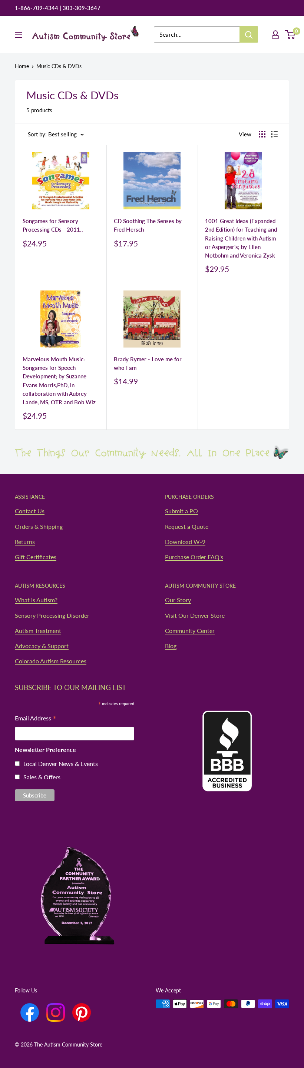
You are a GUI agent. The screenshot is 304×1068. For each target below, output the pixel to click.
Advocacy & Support (42, 645)
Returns (25, 541)
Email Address (35, 718)
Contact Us (29, 510)
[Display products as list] (274, 134)
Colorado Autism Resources (50, 660)
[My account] (275, 34)
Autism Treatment (38, 630)
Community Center (190, 630)
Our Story (178, 599)
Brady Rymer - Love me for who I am (148, 363)
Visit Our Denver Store (195, 615)
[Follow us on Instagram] (55, 1012)
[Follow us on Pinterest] (81, 1012)
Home (22, 66)
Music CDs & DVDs (59, 66)
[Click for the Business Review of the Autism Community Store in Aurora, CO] (227, 736)
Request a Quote (186, 526)
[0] (290, 34)
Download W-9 (185, 541)
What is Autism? (36, 599)
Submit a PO (181, 510)
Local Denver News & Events (60, 763)
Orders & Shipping (39, 526)
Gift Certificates (35, 556)
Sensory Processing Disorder (52, 615)
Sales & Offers (41, 776)
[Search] (248, 34)
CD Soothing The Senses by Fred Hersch (148, 225)
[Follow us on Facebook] (29, 1012)
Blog (170, 645)
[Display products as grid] (262, 134)
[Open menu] (18, 35)
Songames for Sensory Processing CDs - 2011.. (53, 225)
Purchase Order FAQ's (194, 556)
